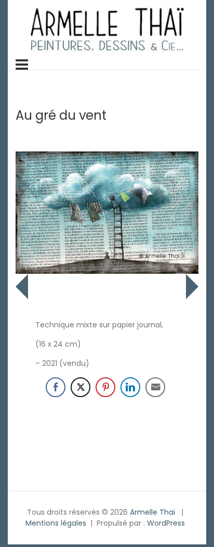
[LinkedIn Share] (130, 387)
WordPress (166, 523)
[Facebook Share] (55, 387)
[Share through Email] (155, 387)
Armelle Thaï (152, 512)
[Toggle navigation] (22, 64)
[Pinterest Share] (105, 387)
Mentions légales (55, 523)
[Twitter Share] (80, 387)
